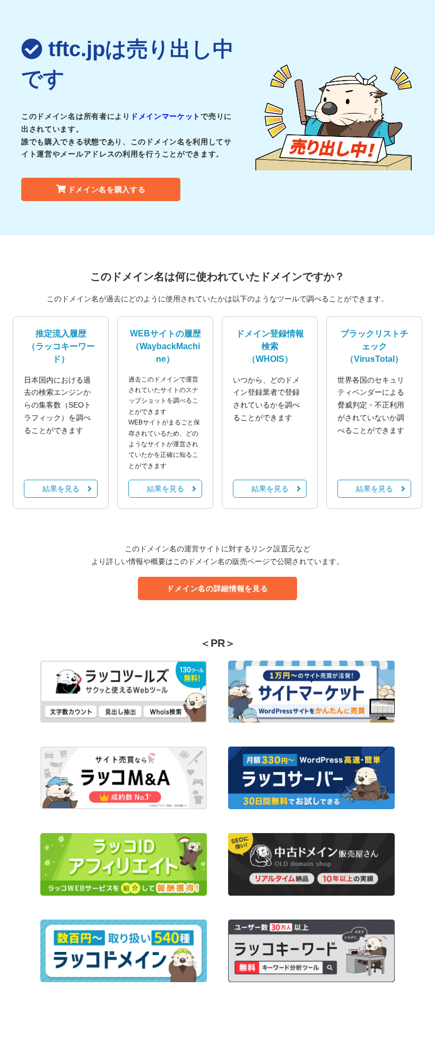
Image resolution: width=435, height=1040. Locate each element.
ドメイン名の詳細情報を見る (217, 588)
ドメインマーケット (165, 116)
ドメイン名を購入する (107, 189)
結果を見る (61, 488)
